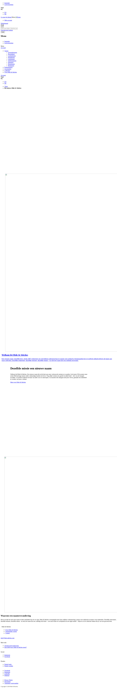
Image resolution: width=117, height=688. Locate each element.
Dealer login (8, 664)
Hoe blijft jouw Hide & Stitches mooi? (15, 647)
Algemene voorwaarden (11, 683)
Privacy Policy (8, 680)
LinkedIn (7, 674)
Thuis (6, 86)
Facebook (7, 656)
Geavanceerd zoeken (7, 30)
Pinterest (6, 675)
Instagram (7, 655)
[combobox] (9, 28)
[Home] (18, 17)
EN (5, 12)
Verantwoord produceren (11, 645)
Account (3, 48)
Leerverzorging (8, 4)
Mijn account (8, 20)
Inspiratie (7, 3)
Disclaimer (7, 681)
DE (5, 14)
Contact (7, 633)
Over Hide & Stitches (11, 630)
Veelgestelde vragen (11, 631)
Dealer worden (8, 666)
